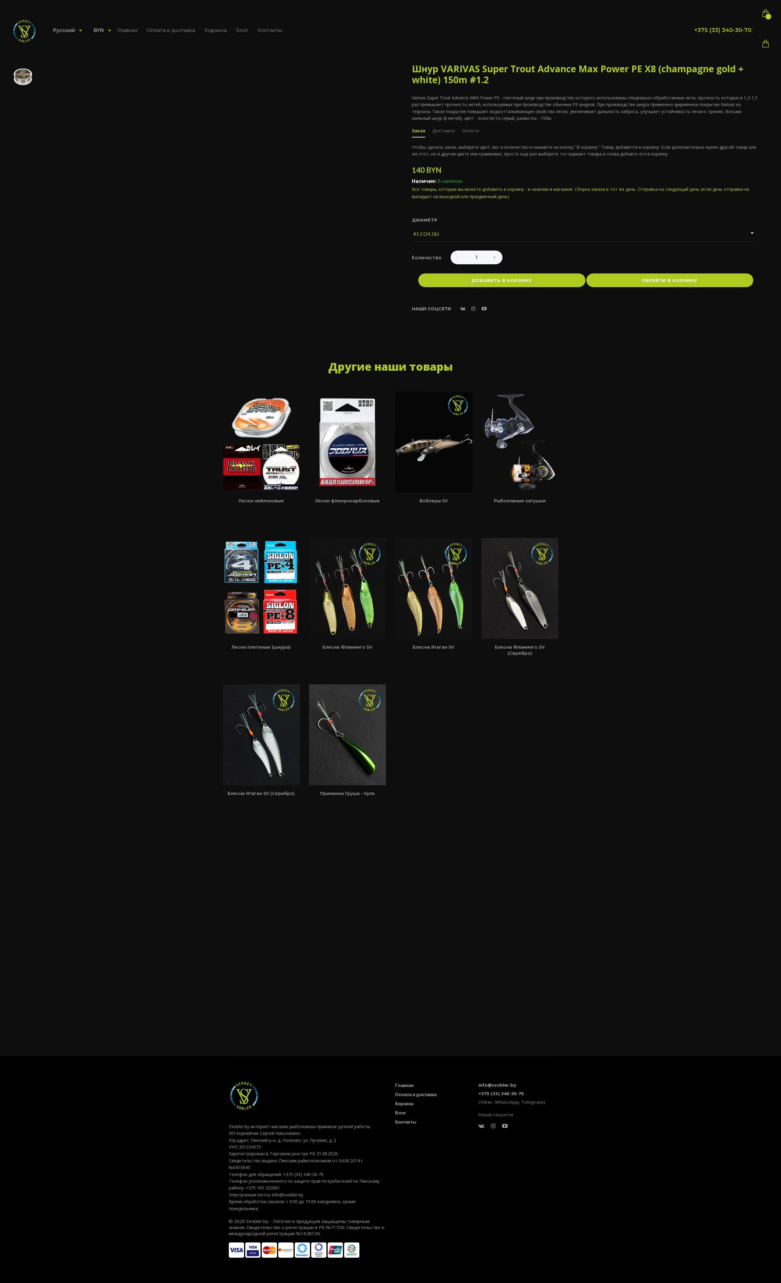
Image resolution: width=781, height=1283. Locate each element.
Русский (64, 30)
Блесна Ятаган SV (433, 647)
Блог (242, 30)
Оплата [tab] (470, 131)
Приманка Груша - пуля (347, 793)
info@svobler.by (497, 1085)
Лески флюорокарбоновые (347, 501)
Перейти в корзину (669, 280)
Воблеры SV (433, 501)
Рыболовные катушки (520, 501)
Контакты (269, 30)
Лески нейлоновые (261, 501)
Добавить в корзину (501, 280)
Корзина (215, 30)
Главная (127, 30)
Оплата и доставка (171, 30)
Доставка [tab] (443, 131)
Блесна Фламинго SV (347, 647)
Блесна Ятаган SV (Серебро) (261, 793)
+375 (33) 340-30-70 (722, 30)
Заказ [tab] (418, 131)
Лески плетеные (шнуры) (261, 647)
